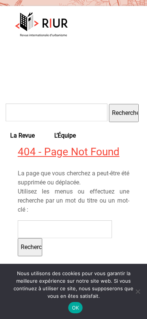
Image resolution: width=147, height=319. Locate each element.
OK (75, 308)
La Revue (22, 135)
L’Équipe (65, 135)
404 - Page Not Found (68, 152)
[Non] (137, 291)
